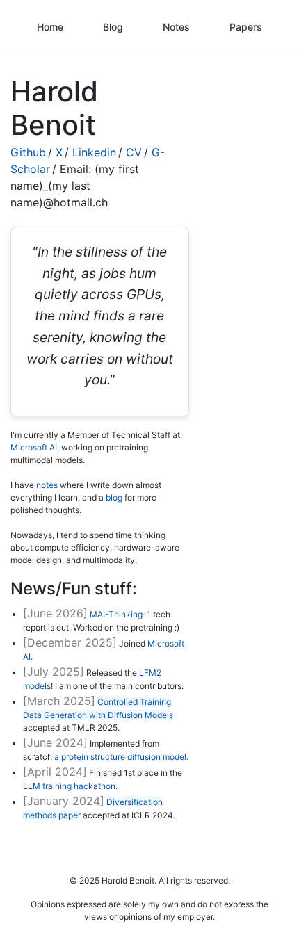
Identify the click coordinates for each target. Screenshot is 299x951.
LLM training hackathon (69, 786)
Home (50, 27)
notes (47, 485)
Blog (113, 27)
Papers (245, 27)
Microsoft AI (33, 447)
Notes (176, 27)
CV (134, 152)
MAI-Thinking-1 (120, 614)
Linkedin (94, 152)
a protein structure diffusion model (120, 756)
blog (114, 497)
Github (28, 152)
